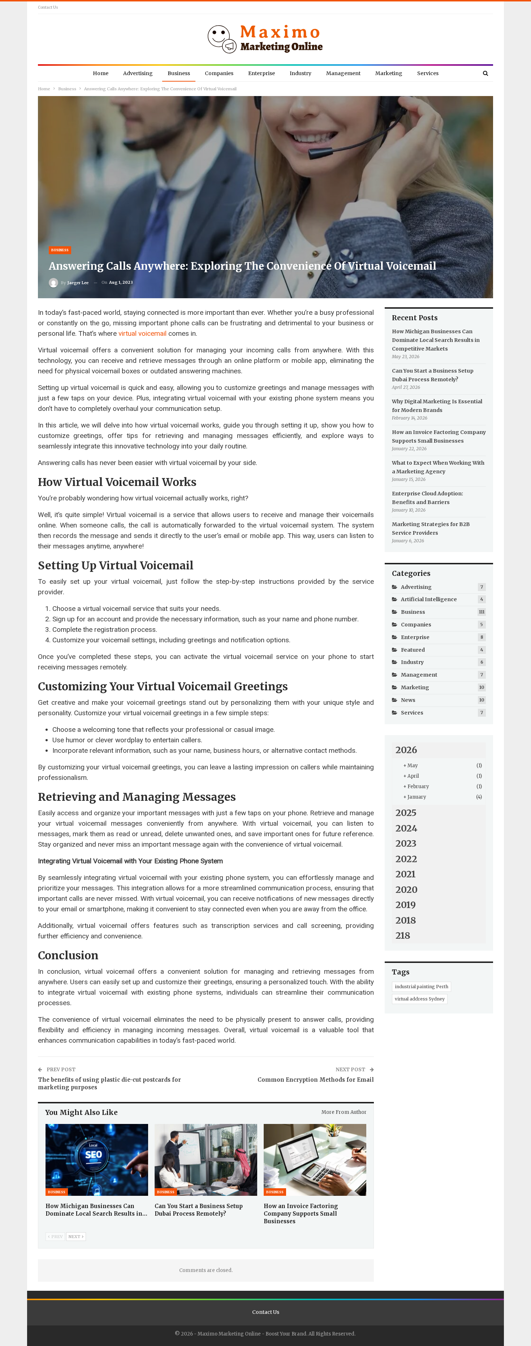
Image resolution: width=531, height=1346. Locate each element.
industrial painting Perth (421, 986)
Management (343, 73)
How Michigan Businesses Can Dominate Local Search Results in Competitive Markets (436, 340)
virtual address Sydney (420, 999)
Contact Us (48, 7)
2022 (406, 859)
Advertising (138, 73)
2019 (406, 905)
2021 (406, 874)
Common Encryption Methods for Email (316, 1079)
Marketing (388, 73)
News (408, 700)
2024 (407, 828)
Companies (219, 73)
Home (100, 73)
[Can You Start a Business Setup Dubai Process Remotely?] (206, 1160)
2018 (406, 920)
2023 (406, 843)
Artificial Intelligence (429, 599)
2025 (406, 813)
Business (179, 73)
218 (403, 935)
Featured (413, 650)
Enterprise (261, 73)
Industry (300, 73)
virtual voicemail (142, 333)
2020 (407, 889)
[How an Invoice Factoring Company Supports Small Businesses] (315, 1160)
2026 (406, 750)
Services (428, 73)
